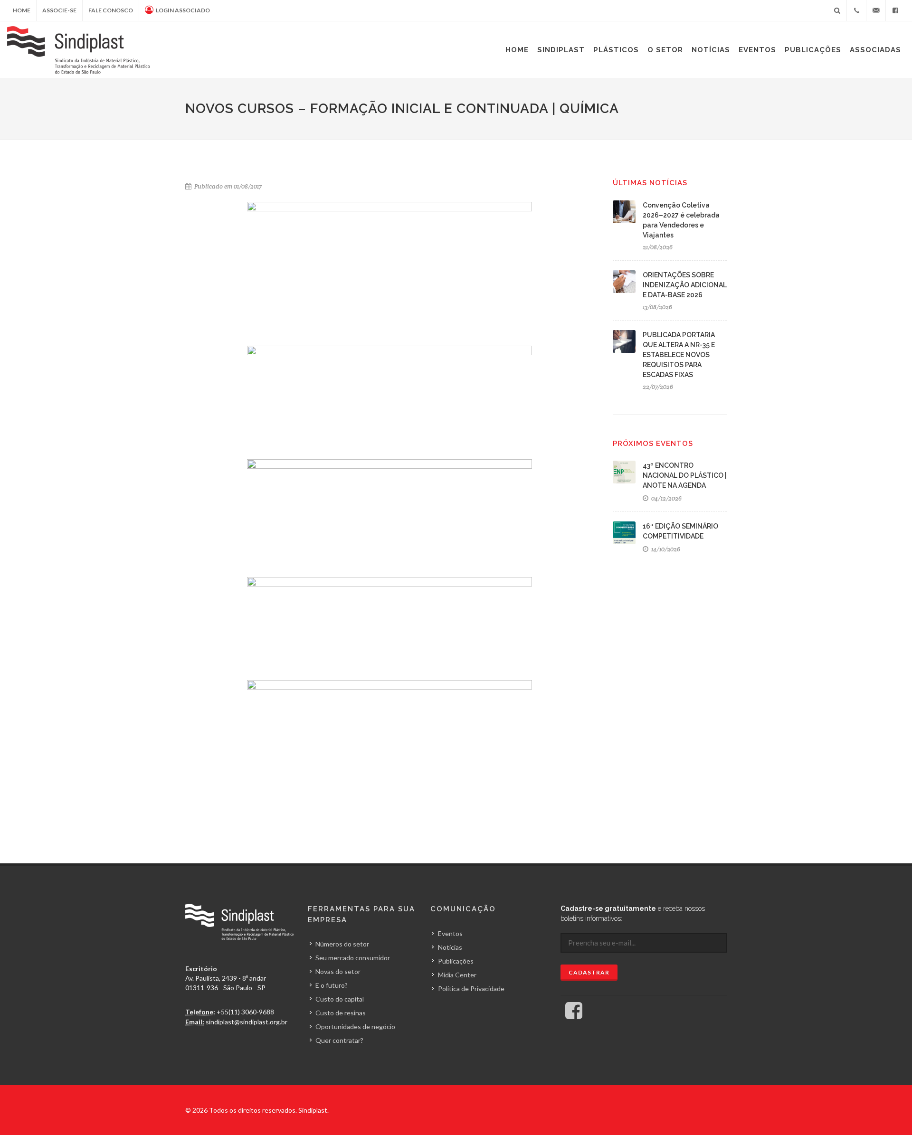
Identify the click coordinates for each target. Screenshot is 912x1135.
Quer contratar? (339, 1040)
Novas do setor (338, 971)
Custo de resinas (340, 1013)
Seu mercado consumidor (352, 958)
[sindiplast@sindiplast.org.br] (875, 10)
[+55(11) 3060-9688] (856, 10)
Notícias (711, 50)
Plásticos (616, 50)
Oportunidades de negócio (355, 1026)
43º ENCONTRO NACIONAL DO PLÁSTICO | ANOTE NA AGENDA (685, 475)
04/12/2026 (666, 498)
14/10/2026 (665, 549)
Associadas (875, 50)
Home (21, 10)
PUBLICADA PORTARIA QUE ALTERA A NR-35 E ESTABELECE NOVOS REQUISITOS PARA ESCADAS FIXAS (679, 354)
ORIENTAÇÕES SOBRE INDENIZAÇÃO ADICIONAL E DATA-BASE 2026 (685, 285)
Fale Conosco (110, 10)
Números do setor (342, 944)
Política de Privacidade (471, 988)
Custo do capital (339, 999)
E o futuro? (331, 985)
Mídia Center (457, 975)
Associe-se (59, 10)
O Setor (665, 50)
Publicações (813, 50)
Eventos (757, 50)
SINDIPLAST (561, 50)
